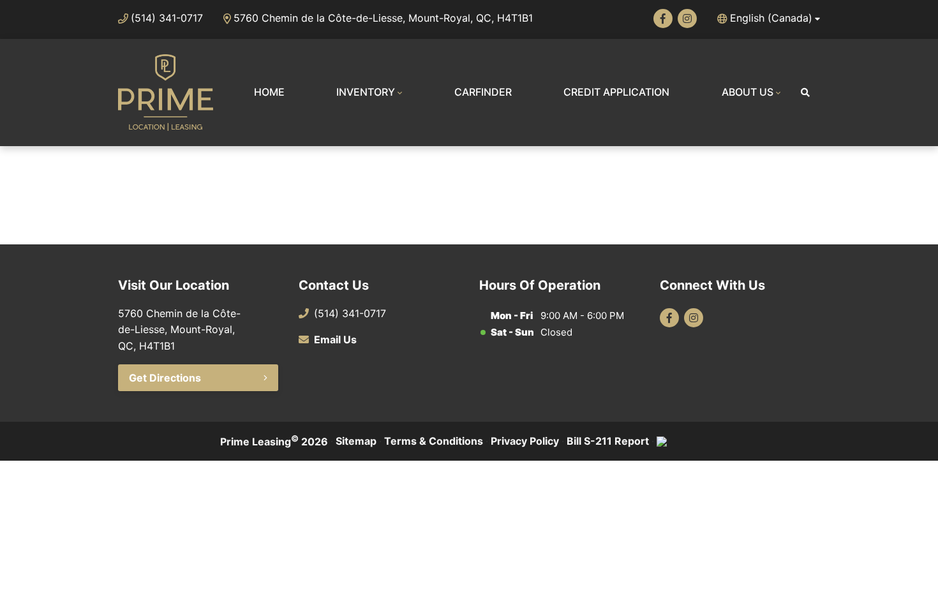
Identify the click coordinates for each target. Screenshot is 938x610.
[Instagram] (687, 18)
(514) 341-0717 (167, 17)
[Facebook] (663, 18)
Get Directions (165, 377)
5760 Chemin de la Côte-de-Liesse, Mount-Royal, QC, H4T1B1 (383, 17)
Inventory (365, 92)
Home (269, 92)
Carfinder (483, 92)
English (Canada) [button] (771, 17)
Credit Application (616, 92)
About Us (747, 92)
